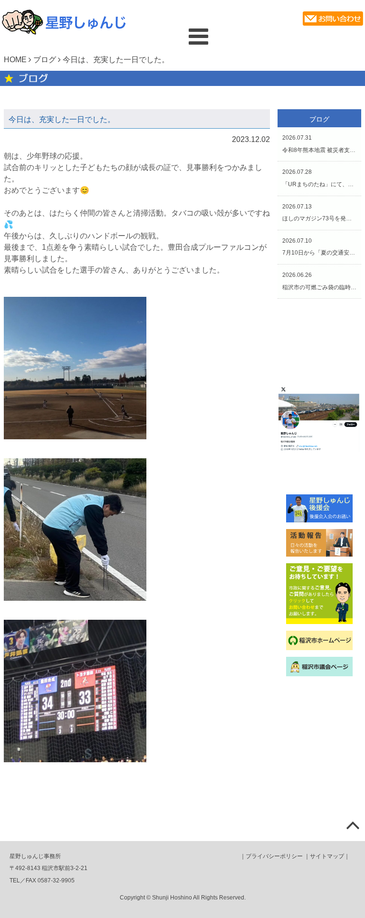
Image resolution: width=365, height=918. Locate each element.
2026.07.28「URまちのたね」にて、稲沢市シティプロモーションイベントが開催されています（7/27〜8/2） (319, 178)
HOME (15, 60)
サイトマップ (327, 856)
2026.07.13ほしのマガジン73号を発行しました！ (319, 212)
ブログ (44, 60)
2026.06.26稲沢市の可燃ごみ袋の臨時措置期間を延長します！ (319, 281)
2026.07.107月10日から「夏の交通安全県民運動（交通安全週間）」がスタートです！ (319, 246)
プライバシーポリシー (274, 856)
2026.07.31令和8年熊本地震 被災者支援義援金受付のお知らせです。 (319, 143)
